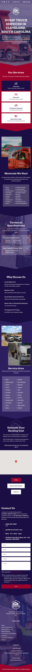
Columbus (8, 392)
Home (3, 625)
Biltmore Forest (9, 382)
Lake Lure (20, 402)
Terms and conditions (7, 637)
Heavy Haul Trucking (6, 629)
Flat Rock (8, 397)
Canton (7, 387)
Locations (4, 635)
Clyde (19, 390)
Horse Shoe (21, 400)
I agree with (13, 572)
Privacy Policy (13, 582)
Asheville (20, 379)
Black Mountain (21, 382)
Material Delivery (5, 631)
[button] (16, 462)
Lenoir (7, 405)
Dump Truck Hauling (6, 627)
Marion (7, 408)
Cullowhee (20, 392)
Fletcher (20, 395)
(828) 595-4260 (11, 524)
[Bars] (2, 1)
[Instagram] (6, 1)
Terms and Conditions (16, 572)
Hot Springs (8, 402)
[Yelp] (8, 1)
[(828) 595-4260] (3, 524)
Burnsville (20, 384)
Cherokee (8, 390)
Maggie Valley (21, 405)
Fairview (8, 395)
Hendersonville (9, 400)
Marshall (20, 408)
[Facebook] (4, 1)
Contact (3, 639)
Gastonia (20, 397)
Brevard (7, 384)
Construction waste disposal (8, 633)
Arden (7, 379)
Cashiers (20, 387)
